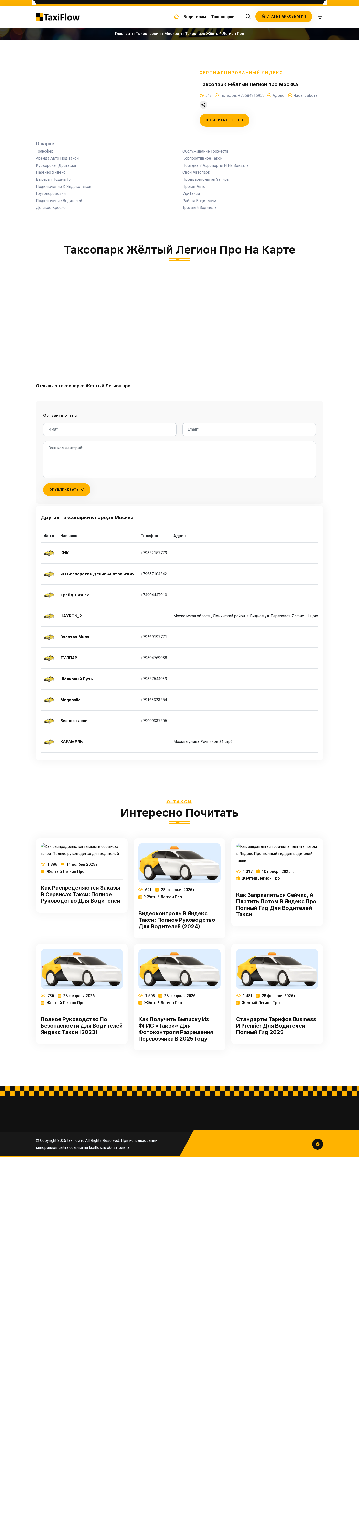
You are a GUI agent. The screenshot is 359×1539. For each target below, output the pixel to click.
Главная (122, 33)
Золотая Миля (74, 637)
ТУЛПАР (68, 658)
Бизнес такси (74, 721)
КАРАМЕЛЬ (71, 742)
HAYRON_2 (71, 616)
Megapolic (70, 700)
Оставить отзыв (222, 120)
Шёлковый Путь (76, 679)
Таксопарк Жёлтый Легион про (214, 33)
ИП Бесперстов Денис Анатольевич (97, 574)
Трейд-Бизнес (74, 595)
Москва (171, 33)
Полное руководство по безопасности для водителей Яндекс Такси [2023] (82, 1025)
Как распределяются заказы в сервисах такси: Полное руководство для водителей (80, 894)
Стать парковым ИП (286, 16)
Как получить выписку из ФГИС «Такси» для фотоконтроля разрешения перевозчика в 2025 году (175, 1029)
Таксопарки (223, 16)
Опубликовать (64, 490)
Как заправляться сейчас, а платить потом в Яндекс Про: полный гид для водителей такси (277, 904)
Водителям (194, 16)
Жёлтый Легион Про (64, 871)
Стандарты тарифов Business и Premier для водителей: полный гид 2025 (276, 1025)
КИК (64, 553)
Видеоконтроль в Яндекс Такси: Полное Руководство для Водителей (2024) (176, 920)
